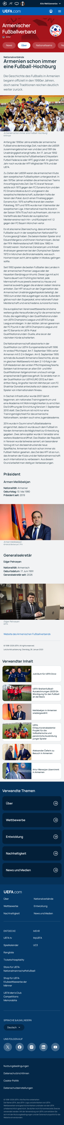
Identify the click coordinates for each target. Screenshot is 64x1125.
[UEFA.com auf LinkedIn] (43, 1050)
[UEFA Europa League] (22, 3)
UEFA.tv (8, 937)
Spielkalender (11, 945)
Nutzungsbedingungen (16, 1066)
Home (11, 11)
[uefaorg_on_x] (8, 1050)
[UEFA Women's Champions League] (16, 3)
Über (6, 898)
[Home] (13, 891)
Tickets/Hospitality (14, 959)
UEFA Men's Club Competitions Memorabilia (12, 996)
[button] (58, 11)
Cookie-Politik (11, 1080)
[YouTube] (55, 1050)
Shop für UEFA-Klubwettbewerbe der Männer (15, 981)
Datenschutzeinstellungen (18, 1088)
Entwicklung (40, 906)
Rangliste (9, 952)
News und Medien (43, 913)
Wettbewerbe (11, 906)
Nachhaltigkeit (12, 913)
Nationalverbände (43, 898)
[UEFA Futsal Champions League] (10, 3)
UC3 (35, 945)
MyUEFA (37, 937)
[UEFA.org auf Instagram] (31, 1050)
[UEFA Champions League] (4, 3)
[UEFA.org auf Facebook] (19, 1050)
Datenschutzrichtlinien (16, 1073)
